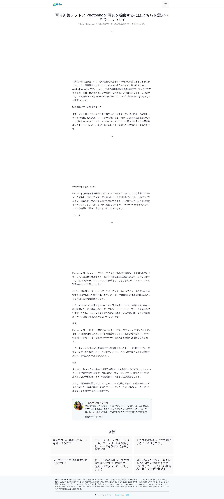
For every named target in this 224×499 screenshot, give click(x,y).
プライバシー (108, 495)
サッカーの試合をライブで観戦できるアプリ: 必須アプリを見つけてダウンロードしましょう (112, 465)
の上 (122, 495)
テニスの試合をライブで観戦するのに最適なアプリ (153, 442)
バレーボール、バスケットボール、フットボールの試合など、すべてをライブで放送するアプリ (112, 445)
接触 (127, 495)
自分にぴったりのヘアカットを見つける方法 (70, 442)
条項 (117, 495)
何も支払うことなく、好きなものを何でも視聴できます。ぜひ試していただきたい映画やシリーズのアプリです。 (153, 465)
